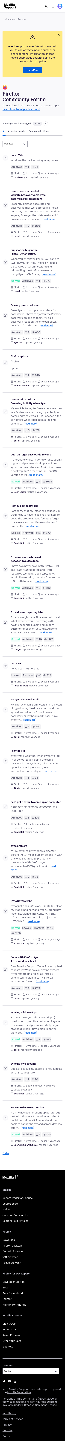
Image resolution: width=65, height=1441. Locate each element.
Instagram (15, 1381)
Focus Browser (12, 1262)
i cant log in (18, 750)
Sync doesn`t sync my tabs (27, 612)
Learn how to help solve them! (21, 109)
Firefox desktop (12, 1245)
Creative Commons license (40, 1405)
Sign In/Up (9, 1323)
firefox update (19, 356)
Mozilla (10, 1177)
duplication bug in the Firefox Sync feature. (24, 252)
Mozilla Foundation (19, 1392)
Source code (10, 1203)
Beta (5, 1287)
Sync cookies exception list (27, 1107)
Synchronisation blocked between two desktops (26, 559)
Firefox (18, 173)
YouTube (9, 1381)
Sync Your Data (12, 1340)
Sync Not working (21, 901)
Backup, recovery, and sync (40, 1085)
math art (16, 663)
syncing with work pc (24, 1012)
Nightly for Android (14, 1304)
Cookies (7, 1430)
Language (8, 1365)
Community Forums (15, 19)
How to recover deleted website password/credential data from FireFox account (28, 195)
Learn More (32, 70)
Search (46, 6)
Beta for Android (13, 1293)
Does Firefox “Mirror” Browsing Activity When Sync (28, 401)
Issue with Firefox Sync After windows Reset (25, 959)
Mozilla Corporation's (22, 1389)
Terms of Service (13, 1419)
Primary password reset (25, 305)
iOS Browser (10, 1257)
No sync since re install (25, 699)
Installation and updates (39, 824)
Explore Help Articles (15, 1220)
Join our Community (15, 1215)
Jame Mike (17, 155)
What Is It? (9, 1329)
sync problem (19, 845)
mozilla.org (9, 1413)
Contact (7, 1436)
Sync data (31, 173)
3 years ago (41, 492)
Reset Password (12, 1335)
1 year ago (43, 177)
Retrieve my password (24, 505)
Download (9, 1239)
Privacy (7, 1424)
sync (37, 124)
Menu (53, 6)
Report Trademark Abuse (18, 1198)
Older (6, 1153)
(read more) (48, 219)
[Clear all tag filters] (46, 123)
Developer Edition (14, 1281)
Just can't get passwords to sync (31, 454)
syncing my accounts (23, 1063)
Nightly (7, 1299)
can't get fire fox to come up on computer (36, 802)
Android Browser (13, 1251)
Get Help (8, 1346)
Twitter (7, 1209)
